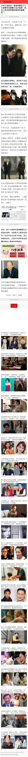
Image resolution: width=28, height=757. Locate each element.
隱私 (14, 754)
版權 (17, 754)
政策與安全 (7, 754)
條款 (12, 754)
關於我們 (3, 754)
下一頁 (14, 305)
